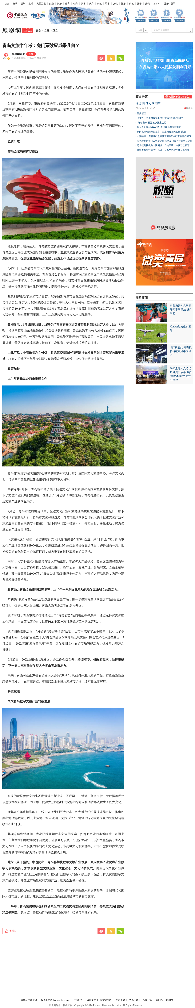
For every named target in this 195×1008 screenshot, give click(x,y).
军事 (107, 3)
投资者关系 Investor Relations (55, 1000)
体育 (67, 3)
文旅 (47, 30)
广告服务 (78, 1000)
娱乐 (59, 3)
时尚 (75, 3)
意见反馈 (133, 1000)
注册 (166, 3)
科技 (99, 3)
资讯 (15, 3)
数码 (147, 3)
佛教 (131, 3)
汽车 (83, 3)
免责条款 (120, 1000)
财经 (51, 3)
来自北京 (29, 58)
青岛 (38, 30)
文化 (115, 3)
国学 (139, 3)
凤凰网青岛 (18, 54)
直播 (31, 3)
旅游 (123, 3)
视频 (23, 3)
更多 (155, 3)
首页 (7, 3)
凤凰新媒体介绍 (29, 1000)
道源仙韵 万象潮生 (148, 103)
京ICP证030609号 (164, 1000)
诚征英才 (91, 1000)
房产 (91, 3)
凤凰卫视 (41, 3)
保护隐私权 (106, 1000)
